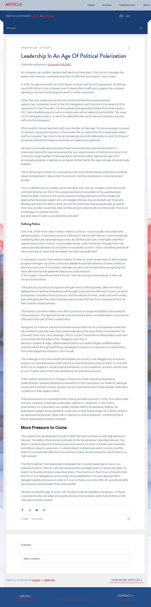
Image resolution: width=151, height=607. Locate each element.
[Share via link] (44, 510)
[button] (140, 28)
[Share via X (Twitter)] (29, 510)
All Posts (10, 28)
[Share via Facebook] (22, 510)
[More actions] (128, 48)
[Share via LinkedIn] (36, 510)
